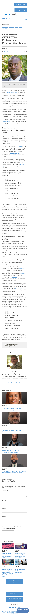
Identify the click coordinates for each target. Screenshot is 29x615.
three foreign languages (15, 153)
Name (4, 500)
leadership (14, 277)
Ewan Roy (6, 51)
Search (25, 19)
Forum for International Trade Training (12, 612)
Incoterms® (11, 27)
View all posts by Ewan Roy (14, 382)
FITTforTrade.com (14, 593)
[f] (5, 18)
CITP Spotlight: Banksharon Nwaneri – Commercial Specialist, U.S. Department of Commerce (12, 430)
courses (22, 273)
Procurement (5, 27)
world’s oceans (19, 146)
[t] (3, 18)
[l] (7, 18)
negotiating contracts (6, 121)
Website (4, 516)
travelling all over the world (11, 92)
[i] (9, 18)
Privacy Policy (16, 613)
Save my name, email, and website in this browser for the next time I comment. (14, 527)
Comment (5, 490)
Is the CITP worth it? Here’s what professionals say (20, 571)
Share (24, 51)
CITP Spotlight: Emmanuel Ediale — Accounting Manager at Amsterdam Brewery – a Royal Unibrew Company (14, 473)
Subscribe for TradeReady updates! (14, 581)
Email (4, 508)
